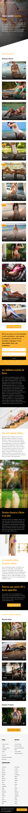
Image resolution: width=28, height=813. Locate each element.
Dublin (3, 790)
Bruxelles (3, 778)
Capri (3, 782)
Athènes (3, 770)
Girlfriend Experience (19, 753)
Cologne (3, 784)
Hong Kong (4, 801)
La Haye (16, 769)
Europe (3, 793)
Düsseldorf (4, 792)
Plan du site (4, 755)
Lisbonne (16, 770)
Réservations (4, 759)
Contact (3, 751)
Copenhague (4, 786)
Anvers (3, 769)
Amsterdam (4, 767)
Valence (16, 799)
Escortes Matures (18, 751)
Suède (16, 797)
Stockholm (17, 795)
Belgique (3, 774)
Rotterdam (16, 792)
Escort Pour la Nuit (18, 746)
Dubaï (3, 788)
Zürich (16, 803)
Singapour (16, 793)
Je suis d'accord (22, 809)
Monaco (16, 784)
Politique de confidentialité (7, 757)
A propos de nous (5, 744)
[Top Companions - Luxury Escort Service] (8, 3)
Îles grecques (17, 767)
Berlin (3, 776)
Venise (16, 801)
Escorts (3, 753)
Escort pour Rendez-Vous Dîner (19, 748)
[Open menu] (25, 2)
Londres (16, 772)
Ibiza (3, 803)
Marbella (16, 780)
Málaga (16, 778)
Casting (3, 746)
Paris (15, 786)
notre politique (8, 811)
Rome (16, 790)
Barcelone (4, 772)
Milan (16, 782)
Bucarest (3, 780)
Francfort (3, 795)
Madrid (16, 776)
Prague (16, 788)
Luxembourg (17, 774)
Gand (3, 797)
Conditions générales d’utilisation (6, 748)
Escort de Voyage (18, 744)
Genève (3, 799)
